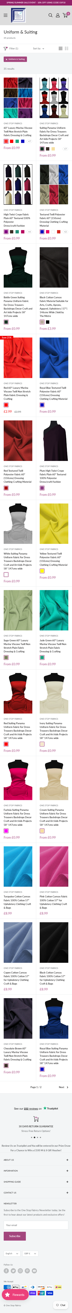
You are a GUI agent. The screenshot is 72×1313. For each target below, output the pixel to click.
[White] (53, 231)
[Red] (11, 141)
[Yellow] (42, 571)
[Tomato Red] (6, 141)
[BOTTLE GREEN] (42, 149)
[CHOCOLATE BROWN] (47, 149)
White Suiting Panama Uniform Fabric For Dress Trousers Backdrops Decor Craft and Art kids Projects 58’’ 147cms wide (18, 561)
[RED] (6, 744)
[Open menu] (5, 15)
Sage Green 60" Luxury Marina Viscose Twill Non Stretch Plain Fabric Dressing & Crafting (17, 646)
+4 (29, 231)
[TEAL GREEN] (17, 231)
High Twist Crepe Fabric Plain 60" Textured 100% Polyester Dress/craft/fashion (17, 220)
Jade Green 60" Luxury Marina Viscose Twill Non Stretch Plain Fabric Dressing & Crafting (53, 646)
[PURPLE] (6, 231)
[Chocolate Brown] (6, 1065)
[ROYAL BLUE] (42, 1069)
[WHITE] (6, 574)
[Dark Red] (6, 488)
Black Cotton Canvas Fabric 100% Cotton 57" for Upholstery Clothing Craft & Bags (52, 978)
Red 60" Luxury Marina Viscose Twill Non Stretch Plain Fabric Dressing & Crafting (17, 393)
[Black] (47, 322)
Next (61, 1087)
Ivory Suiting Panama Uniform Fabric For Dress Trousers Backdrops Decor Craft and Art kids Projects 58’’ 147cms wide (54, 731)
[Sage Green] (6, 657)
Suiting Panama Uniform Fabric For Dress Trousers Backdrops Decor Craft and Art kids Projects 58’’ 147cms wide (54, 135)
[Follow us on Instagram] (20, 1270)
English (9, 1253)
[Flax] (42, 322)
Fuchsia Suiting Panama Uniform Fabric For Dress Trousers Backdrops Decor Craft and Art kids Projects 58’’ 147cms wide (18, 817)
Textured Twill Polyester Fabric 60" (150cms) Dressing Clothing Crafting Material (54, 220)
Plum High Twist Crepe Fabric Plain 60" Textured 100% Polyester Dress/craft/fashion (53, 476)
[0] (65, 15)
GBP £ (27, 1253)
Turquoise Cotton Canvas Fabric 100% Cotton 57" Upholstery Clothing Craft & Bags (17, 902)
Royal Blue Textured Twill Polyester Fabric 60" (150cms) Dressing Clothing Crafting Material (53, 393)
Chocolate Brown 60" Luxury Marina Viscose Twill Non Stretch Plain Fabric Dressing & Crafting (17, 1054)
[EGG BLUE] (58, 149)
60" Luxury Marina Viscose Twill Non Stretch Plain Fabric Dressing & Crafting (18, 131)
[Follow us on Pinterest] (27, 1270)
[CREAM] (53, 149)
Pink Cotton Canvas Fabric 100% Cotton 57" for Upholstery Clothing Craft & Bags (53, 902)
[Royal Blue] (22, 141)
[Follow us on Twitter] (13, 1270)
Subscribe (14, 1236)
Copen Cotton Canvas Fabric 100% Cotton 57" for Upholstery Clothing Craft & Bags (16, 978)
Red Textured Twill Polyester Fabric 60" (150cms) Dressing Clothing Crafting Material (17, 476)
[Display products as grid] (60, 48)
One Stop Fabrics (13, 123)
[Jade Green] (17, 141)
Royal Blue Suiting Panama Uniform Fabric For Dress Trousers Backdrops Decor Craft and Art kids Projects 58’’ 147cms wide (54, 1056)
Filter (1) (13, 48)
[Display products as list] (66, 48)
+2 (65, 231)
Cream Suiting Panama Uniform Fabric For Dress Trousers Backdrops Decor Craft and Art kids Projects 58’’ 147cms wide (54, 817)
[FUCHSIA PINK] (22, 231)
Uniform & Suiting (16, 59)
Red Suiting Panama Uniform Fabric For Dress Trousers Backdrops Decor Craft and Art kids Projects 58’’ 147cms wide (18, 731)
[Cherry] (58, 231)
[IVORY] (42, 744)
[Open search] (51, 15)
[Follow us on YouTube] (34, 1270)
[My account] (58, 15)
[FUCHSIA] (6, 831)
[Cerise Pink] (47, 231)
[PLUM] (42, 488)
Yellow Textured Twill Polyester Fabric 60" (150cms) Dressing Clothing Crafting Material (53, 559)
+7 (29, 141)
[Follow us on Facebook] (6, 1270)
